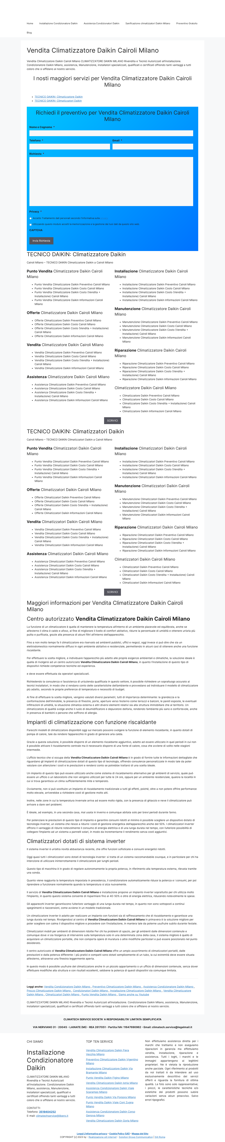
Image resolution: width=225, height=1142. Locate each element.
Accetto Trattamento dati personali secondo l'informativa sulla (70, 218)
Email (117, 140)
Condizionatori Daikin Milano (91, 990)
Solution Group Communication (136, 1137)
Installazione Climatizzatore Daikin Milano (136, 990)
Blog (29, 32)
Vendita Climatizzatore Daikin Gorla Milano (112, 1120)
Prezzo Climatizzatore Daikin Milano (49, 990)
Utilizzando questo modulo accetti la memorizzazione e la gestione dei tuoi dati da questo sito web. (86, 224)
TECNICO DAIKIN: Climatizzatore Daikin (59, 96)
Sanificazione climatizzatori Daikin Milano (148, 23)
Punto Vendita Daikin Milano (99, 994)
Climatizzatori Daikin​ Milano (62, 994)
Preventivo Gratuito (186, 23)
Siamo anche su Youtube (133, 994)
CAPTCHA (36, 230)
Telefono (36, 140)
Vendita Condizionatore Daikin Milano (67, 986)
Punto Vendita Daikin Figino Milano (107, 1077)
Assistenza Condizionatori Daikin (101, 23)
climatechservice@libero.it (52, 1115)
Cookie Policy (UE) (119, 1133)
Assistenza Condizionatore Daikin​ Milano (168, 986)
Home (30, 23)
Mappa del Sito (140, 1133)
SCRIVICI (112, 420)
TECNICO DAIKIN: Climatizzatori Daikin (58, 100)
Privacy (35, 211)
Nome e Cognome (42, 127)
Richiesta (36, 153)
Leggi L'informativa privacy (92, 1133)
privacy (104, 218)
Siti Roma (160, 1137)
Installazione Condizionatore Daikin (58, 23)
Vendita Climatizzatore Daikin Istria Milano (112, 1083)
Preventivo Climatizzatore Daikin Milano (117, 986)
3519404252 (47, 1111)
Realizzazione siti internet (103, 1137)
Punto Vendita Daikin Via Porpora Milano (111, 1097)
